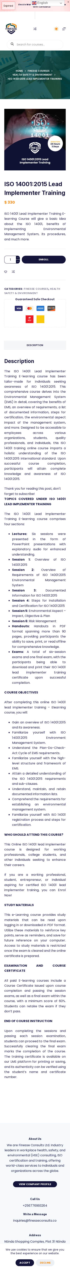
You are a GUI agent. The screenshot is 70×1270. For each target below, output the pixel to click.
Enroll (44, 259)
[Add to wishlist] (5, 271)
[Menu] (64, 29)
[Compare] (34, 28)
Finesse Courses (36, 289)
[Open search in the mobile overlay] (35, 44)
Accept (24, 1263)
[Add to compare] (13, 271)
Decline (45, 1263)
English (42, 2)
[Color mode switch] (56, 29)
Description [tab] (35, 345)
